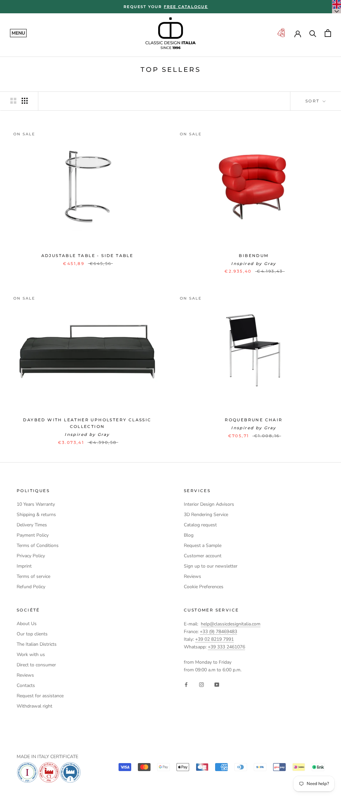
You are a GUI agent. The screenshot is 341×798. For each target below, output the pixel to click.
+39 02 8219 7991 (214, 639)
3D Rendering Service (206, 514)
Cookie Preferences (203, 587)
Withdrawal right (34, 706)
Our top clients (32, 634)
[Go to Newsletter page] (281, 33)
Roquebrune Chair (253, 419)
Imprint (24, 566)
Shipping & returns (36, 514)
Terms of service (33, 576)
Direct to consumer (36, 665)
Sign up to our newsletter (210, 566)
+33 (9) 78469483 (218, 631)
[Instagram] (201, 684)
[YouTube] (216, 684)
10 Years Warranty (36, 504)
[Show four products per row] (25, 101)
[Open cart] (328, 33)
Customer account (202, 556)
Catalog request (200, 525)
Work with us (31, 654)
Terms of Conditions (38, 545)
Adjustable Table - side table (87, 255)
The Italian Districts (37, 644)
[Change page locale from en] (336, 6)
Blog (188, 535)
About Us (27, 623)
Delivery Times (32, 525)
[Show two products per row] (13, 101)
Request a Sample (202, 545)
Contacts (26, 685)
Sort (313, 100)
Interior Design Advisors (209, 504)
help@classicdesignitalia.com (230, 624)
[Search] (312, 33)
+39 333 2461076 (226, 647)
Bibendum (253, 255)
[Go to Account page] (297, 33)
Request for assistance (40, 696)
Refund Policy (31, 587)
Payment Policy (33, 535)
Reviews (192, 576)
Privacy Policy (31, 556)
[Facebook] (186, 684)
